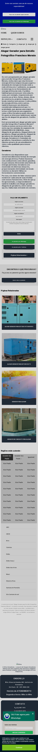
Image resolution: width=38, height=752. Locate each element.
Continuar (19, 747)
